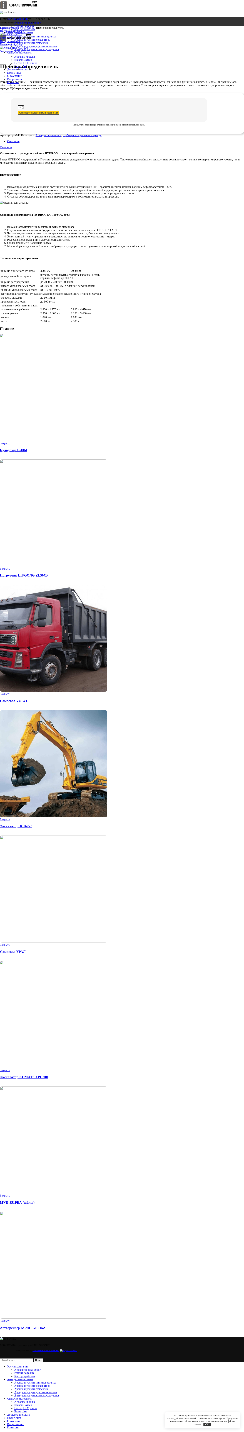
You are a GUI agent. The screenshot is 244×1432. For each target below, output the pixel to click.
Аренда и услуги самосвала (31, 42)
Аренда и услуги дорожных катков (35, 46)
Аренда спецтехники (22, 27)
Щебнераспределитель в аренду (82, 135)
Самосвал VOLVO (14, 701)
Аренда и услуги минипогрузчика (35, 36)
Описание (13, 141)
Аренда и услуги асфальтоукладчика (36, 49)
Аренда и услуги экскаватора (32, 39)
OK (207, 1424)
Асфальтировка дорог (27, 22)
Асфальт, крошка (24, 1401)
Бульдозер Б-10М (13, 450)
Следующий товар (11, 44)
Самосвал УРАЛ (10, 37)
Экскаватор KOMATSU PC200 (24, 1077)
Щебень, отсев (23, 59)
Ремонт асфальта (24, 25)
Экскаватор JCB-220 (13, 51)
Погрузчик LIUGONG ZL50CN (24, 575)
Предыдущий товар (12, 30)
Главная (5, 27)
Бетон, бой (20, 1411)
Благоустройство (24, 1376)
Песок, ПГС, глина (25, 1408)
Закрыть (5, 443)
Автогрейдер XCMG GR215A (23, 1328)
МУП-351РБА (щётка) (17, 1202)
